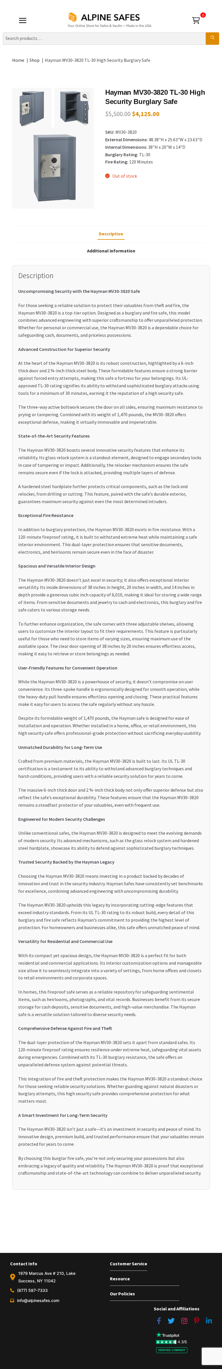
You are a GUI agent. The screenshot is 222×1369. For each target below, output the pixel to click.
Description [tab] (111, 234)
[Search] (212, 38)
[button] (85, 96)
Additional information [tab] (111, 251)
